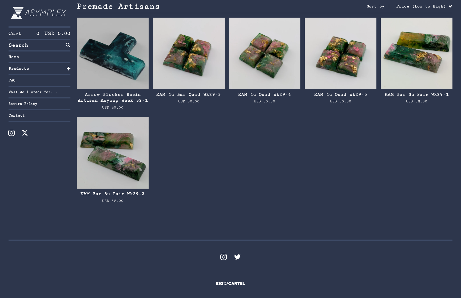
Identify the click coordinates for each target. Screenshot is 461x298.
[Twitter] (237, 257)
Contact (17, 115)
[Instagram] (11, 132)
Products (19, 68)
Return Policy (23, 104)
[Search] (68, 45)
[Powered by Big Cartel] (230, 283)
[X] (24, 132)
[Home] (39, 13)
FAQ (12, 80)
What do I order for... (33, 92)
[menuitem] (409, 6)
